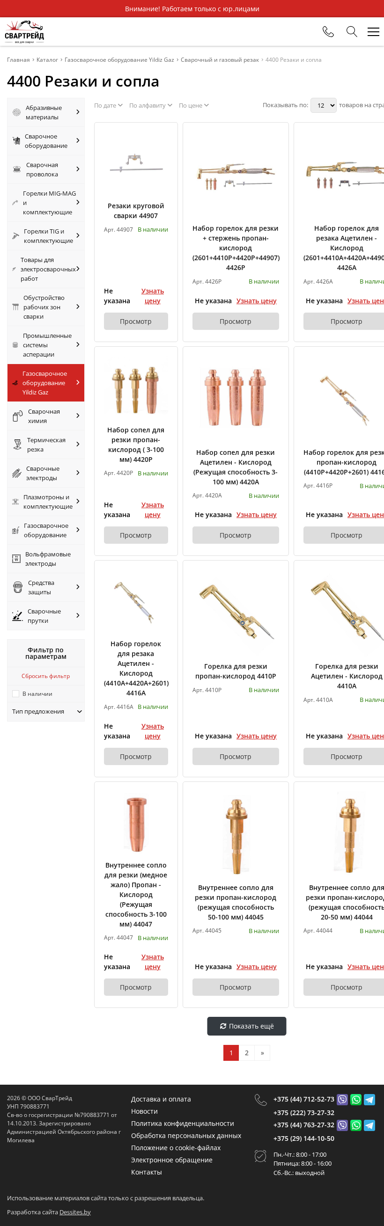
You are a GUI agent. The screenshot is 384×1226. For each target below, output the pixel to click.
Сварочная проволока (42, 169)
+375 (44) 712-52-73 (303, 1099)
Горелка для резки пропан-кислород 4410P (235, 671)
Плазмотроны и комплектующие (48, 502)
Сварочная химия (44, 416)
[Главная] (24, 32)
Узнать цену (152, 295)
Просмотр (136, 321)
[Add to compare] (161, 154)
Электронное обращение (172, 1159)
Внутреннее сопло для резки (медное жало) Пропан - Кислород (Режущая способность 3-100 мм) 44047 (135, 894)
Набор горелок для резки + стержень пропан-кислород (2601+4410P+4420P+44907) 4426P (235, 248)
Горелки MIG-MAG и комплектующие (49, 202)
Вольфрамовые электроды (48, 559)
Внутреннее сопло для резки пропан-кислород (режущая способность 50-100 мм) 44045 (235, 902)
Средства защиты (41, 587)
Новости (144, 1111)
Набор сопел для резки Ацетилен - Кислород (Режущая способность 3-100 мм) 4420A (235, 467)
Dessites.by (75, 1212)
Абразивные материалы (44, 112)
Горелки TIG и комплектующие (48, 236)
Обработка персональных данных (186, 1135)
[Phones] (328, 31)
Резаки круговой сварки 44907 (136, 210)
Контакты (146, 1172)
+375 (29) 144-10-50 (303, 1138)
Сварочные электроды (42, 473)
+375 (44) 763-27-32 (303, 1124)
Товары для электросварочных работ (48, 269)
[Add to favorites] (161, 138)
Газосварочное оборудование (46, 530)
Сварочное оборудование (46, 141)
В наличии (37, 693)
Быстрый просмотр (136, 164)
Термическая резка (46, 444)
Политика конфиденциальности (182, 1123)
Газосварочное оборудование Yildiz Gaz (44, 382)
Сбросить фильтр (46, 676)
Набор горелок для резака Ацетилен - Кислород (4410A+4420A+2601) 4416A (136, 668)
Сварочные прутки (44, 616)
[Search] (352, 31)
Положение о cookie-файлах (176, 1147)
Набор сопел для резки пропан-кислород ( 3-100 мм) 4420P (135, 444)
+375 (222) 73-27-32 (303, 1112)
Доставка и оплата (161, 1099)
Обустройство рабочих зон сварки (44, 307)
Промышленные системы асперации (47, 344)
